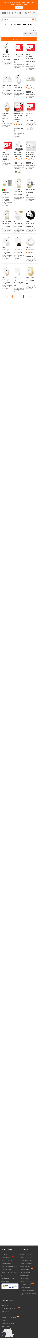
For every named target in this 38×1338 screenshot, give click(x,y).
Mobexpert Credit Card (26, 1263)
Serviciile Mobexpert (25, 1254)
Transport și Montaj (25, 1272)
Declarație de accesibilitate (8, 1272)
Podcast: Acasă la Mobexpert (9, 1308)
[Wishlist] (26, 13)
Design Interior (24, 1278)
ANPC (2, 1275)
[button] (30, 88)
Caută (33, 19)
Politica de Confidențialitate (9, 1266)
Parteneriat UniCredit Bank (8, 1317)
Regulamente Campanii (7, 1278)
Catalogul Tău (5, 1311)
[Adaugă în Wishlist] (5, 47)
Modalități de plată (25, 1257)
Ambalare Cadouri (25, 1275)
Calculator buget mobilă (27, 1290)
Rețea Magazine (5, 1326)
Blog (2, 1314)
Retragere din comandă (26, 1260)
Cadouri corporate (25, 1284)
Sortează (33, 30)
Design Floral (24, 1281)
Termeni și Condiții (6, 1263)
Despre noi (4, 1254)
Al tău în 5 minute (25, 1266)
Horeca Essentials (25, 1269)
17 (26, 296)
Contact (3, 1320)
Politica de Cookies (6, 1269)
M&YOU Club (4, 1305)
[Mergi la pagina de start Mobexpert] (12, 13)
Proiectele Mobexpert (26, 1287)
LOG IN (19, 7)
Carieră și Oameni (6, 1257)
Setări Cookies (5, 1281)
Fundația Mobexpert (6, 1260)
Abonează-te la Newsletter (8, 1323)
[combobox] (19, 19)
